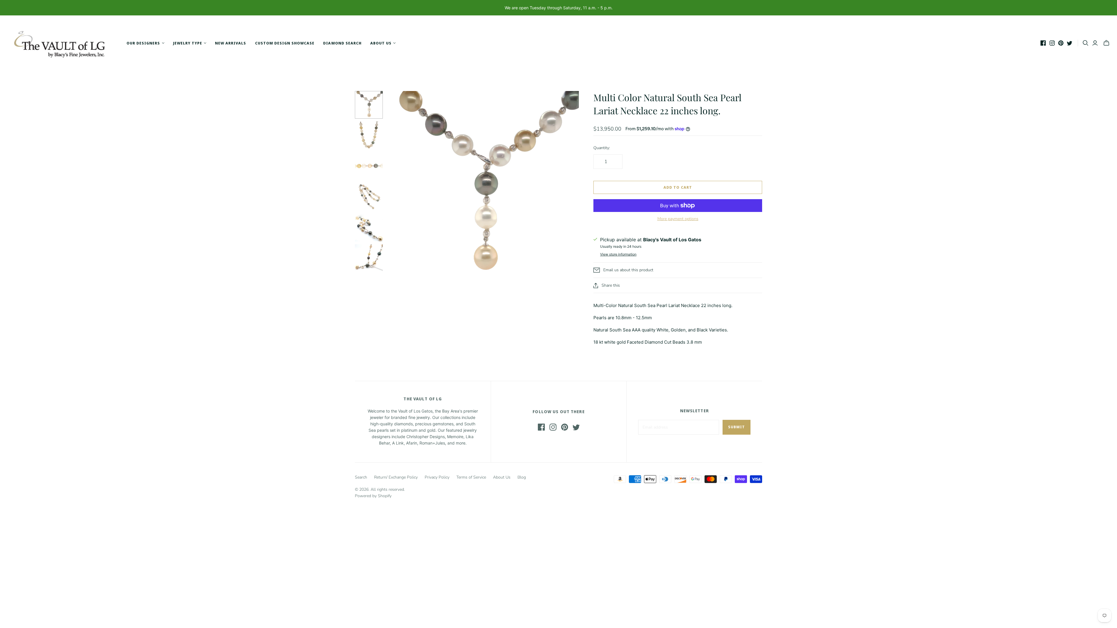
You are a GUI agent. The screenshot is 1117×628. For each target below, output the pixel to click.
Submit (736, 426)
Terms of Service (471, 477)
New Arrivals (230, 43)
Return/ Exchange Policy (396, 477)
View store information (618, 254)
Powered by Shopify (373, 496)
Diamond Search (342, 43)
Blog (521, 477)
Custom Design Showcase (285, 43)
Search (361, 477)
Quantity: (601, 148)
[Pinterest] (1060, 43)
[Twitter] (1069, 43)
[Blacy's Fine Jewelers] (62, 43)
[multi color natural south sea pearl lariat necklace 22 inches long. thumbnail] (369, 105)
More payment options (677, 219)
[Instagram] (1052, 43)
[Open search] (1085, 43)
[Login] (1095, 43)
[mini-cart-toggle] (1106, 43)
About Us (502, 477)
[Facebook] (1043, 43)
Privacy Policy (437, 477)
